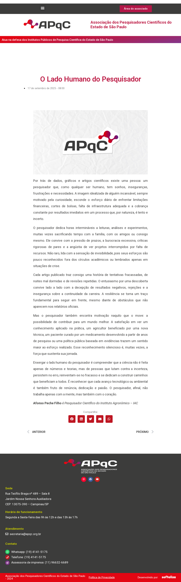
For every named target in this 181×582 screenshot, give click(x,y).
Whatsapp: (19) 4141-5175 (29, 552)
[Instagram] (83, 479)
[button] (43, 8)
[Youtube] (97, 479)
